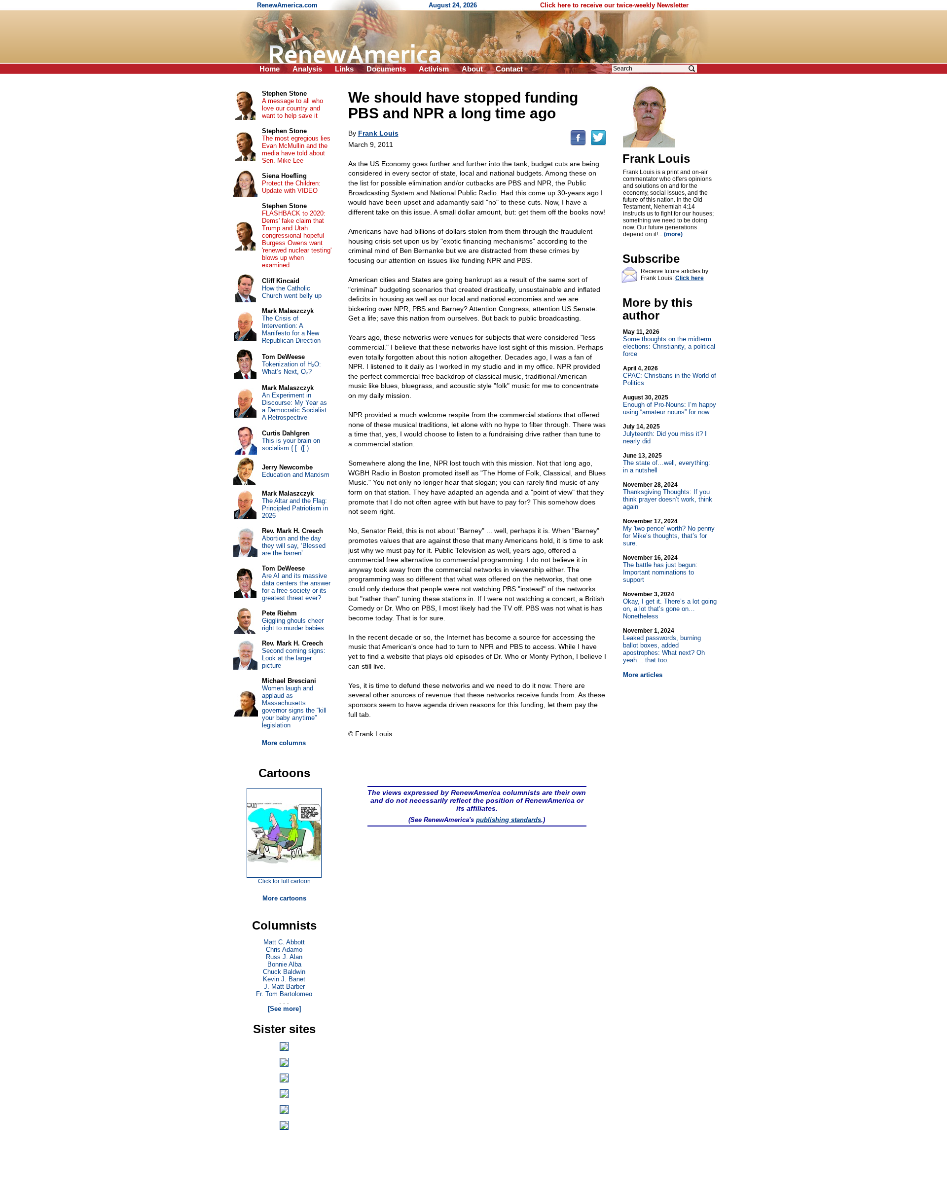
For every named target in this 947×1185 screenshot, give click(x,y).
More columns (284, 743)
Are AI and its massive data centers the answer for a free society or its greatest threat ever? (296, 587)
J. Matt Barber (284, 986)
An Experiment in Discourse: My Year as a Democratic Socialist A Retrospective (294, 406)
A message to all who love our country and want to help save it (292, 108)
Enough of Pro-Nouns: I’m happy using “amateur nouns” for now (669, 405)
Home (269, 69)
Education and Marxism (295, 474)
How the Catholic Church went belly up (292, 292)
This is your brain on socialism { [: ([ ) (291, 444)
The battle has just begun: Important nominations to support (660, 568)
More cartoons (284, 898)
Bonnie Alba (284, 964)
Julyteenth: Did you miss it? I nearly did (665, 434)
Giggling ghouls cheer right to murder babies (293, 624)
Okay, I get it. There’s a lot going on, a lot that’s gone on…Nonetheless (670, 605)
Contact (509, 69)
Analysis (307, 69)
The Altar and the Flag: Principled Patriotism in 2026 (295, 508)
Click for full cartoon (284, 881)
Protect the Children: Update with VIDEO (291, 187)
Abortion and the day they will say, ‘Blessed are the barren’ (294, 546)
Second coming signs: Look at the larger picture (294, 658)
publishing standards (508, 820)
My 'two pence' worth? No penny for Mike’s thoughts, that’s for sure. (669, 532)
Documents (386, 69)
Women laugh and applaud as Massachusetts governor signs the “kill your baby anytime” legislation (294, 706)
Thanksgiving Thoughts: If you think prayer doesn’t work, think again (667, 495)
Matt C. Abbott (284, 942)
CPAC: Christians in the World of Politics (669, 376)
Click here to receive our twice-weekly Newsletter (614, 5)
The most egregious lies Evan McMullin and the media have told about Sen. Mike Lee (296, 149)
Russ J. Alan (284, 957)
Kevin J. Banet (284, 979)
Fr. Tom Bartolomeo (284, 994)
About (472, 69)
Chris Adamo (284, 949)
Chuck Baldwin (284, 971)
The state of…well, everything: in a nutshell (666, 463)
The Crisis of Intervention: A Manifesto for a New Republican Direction (291, 329)
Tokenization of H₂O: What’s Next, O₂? (291, 367)
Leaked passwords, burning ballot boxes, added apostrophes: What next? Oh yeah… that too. (664, 645)
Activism (434, 69)
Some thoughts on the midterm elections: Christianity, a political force (669, 343)
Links (344, 69)
